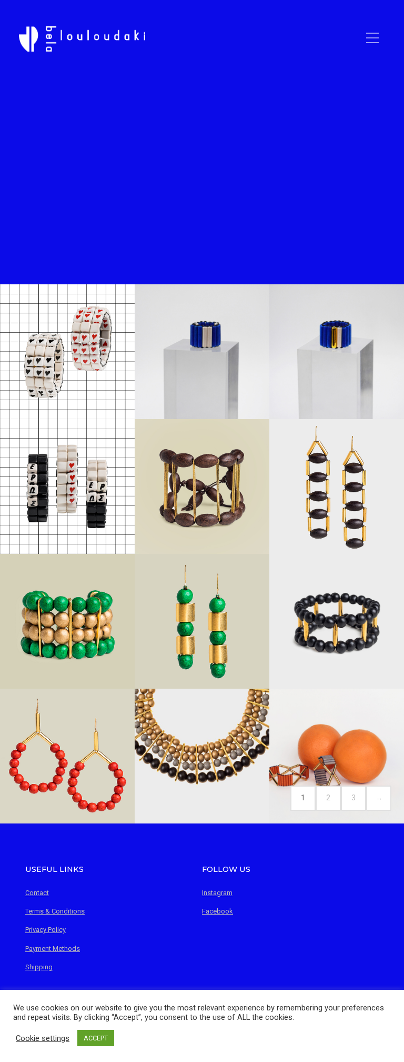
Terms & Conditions (55, 911)
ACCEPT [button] (96, 1038)
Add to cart (336, 507)
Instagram (217, 893)
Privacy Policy (45, 930)
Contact (37, 893)
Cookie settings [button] (42, 1038)
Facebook (217, 911)
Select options (67, 372)
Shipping (39, 967)
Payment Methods (52, 948)
